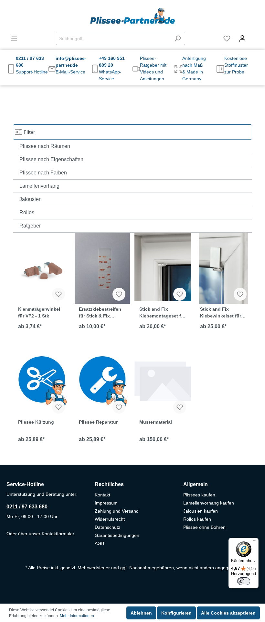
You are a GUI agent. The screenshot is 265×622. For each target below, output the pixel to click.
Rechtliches (109, 484)
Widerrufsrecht (110, 519)
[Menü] (14, 38)
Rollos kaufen (197, 519)
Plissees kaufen (199, 494)
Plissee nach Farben (43, 172)
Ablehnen (141, 613)
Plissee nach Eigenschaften (51, 159)
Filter (28, 132)
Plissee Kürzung (36, 422)
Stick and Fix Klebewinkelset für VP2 (220, 312)
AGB (99, 543)
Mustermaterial (155, 422)
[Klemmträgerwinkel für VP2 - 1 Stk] (41, 267)
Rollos (26, 212)
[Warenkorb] (254, 36)
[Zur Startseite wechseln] (132, 16)
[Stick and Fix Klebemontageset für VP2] (162, 267)
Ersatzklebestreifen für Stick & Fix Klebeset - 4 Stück (100, 312)
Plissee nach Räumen (44, 146)
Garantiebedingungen (117, 535)
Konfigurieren (176, 613)
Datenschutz (107, 527)
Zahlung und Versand (117, 511)
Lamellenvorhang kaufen (208, 502)
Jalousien (30, 199)
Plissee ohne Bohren (204, 527)
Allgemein (195, 484)
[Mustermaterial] (162, 380)
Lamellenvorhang (39, 186)
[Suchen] (177, 38)
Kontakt (102, 494)
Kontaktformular (58, 533)
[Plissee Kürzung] (41, 380)
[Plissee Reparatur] (102, 380)
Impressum (106, 502)
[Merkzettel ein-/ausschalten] (58, 294)
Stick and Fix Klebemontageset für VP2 (162, 312)
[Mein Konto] (242, 38)
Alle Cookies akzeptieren (228, 613)
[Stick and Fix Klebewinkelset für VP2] (223, 267)
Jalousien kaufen (200, 511)
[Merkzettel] (227, 38)
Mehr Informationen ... (79, 616)
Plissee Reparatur (98, 422)
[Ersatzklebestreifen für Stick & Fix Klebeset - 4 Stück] (102, 267)
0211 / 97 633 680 (27, 506)
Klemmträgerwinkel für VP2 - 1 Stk (39, 312)
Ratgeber (30, 225)
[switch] (243, 581)
